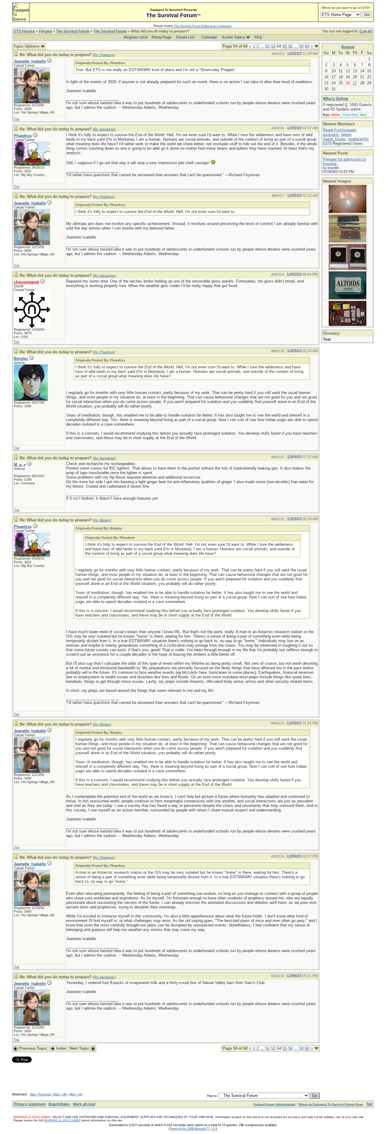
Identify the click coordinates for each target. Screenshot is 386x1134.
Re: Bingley (102, 520)
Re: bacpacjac (104, 129)
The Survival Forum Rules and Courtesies (202, 25)
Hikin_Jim (75, 1094)
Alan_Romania (40, 1094)
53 (273, 46)
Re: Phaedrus (104, 55)
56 (290, 46)
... (262, 46)
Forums (45, 31)
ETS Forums (24, 31)
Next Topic (80, 1048)
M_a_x (20, 464)
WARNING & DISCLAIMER (62, 1120)
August (347, 47)
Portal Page (162, 37)
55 (285, 46)
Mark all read (84, 1104)
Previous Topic (32, 1048)
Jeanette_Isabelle (30, 61)
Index (60, 1048)
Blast (56, 1094)
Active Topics (233, 37)
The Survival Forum (73, 31)
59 (301, 46)
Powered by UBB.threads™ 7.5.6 (193, 1128)
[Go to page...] (316, 46)
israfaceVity (358, 139)
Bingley (21, 358)
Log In (366, 31)
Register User (136, 37)
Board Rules (59, 1104)
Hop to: (212, 1096)
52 (267, 46)
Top (16, 119)
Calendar (209, 37)
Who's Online (335, 98)
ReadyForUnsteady (339, 130)
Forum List (185, 37)
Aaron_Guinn (334, 139)
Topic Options (27, 46)
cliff (64, 1094)
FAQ (258, 37)
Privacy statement (30, 1104)
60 (307, 46)
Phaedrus (23, 135)
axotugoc (331, 134)
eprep (346, 134)
